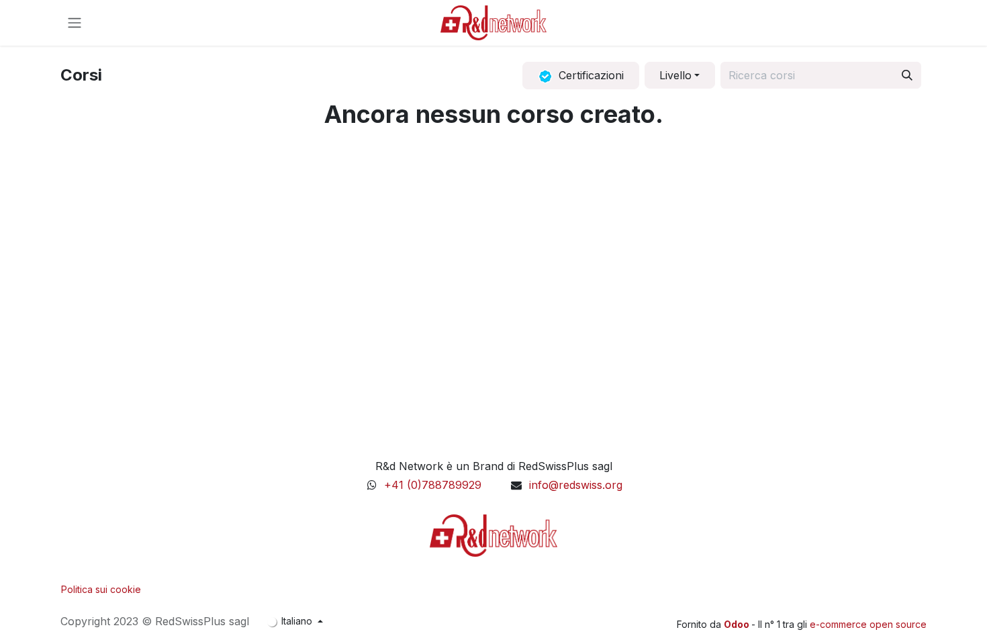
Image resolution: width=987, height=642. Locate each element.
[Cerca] (907, 75)
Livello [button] (675, 75)
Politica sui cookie (101, 589)
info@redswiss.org (575, 485)
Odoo (737, 624)
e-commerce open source (868, 624)
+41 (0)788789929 (434, 485)
